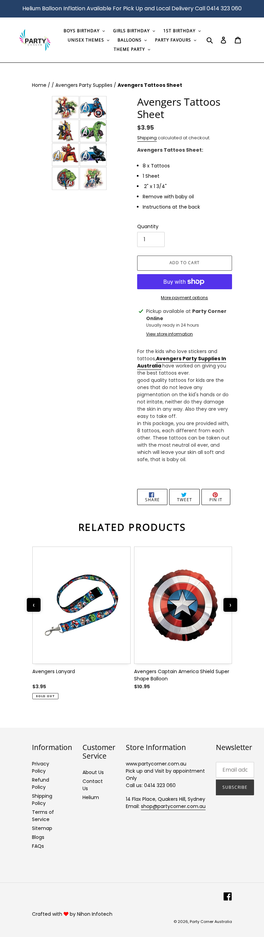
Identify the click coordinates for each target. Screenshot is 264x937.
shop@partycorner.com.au (173, 806)
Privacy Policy (40, 767)
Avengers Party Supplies (84, 85)
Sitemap (42, 828)
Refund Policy (40, 783)
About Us (93, 772)
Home (40, 85)
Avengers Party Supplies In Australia (181, 362)
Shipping (147, 137)
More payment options (184, 298)
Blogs (38, 837)
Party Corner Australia (211, 921)
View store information (169, 334)
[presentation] (34, 605)
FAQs (38, 846)
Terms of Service (43, 816)
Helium (90, 797)
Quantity (147, 226)
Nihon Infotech (94, 914)
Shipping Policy (42, 800)
